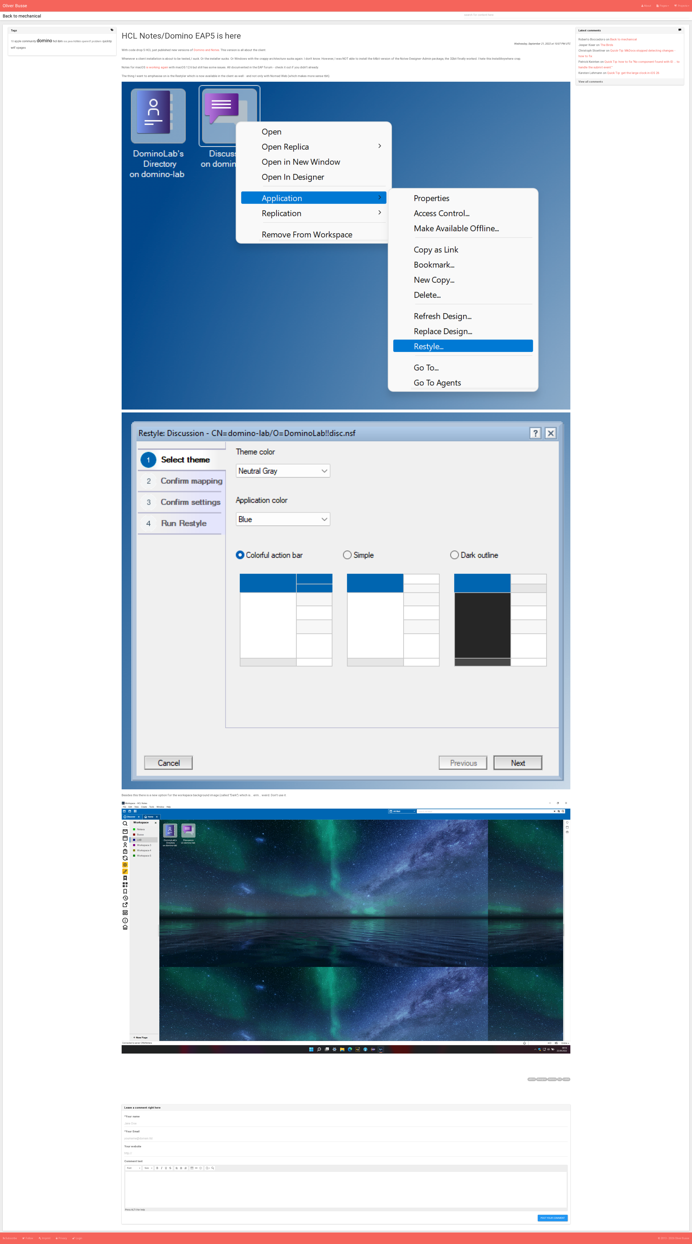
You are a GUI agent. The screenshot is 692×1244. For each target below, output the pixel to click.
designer (541, 1079)
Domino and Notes (206, 50)
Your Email (131, 1131)
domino (552, 1079)
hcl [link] (55, 41)
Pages (663, 5)
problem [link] (97, 41)
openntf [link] (86, 41)
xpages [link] (21, 47)
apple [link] (17, 41)
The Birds (606, 45)
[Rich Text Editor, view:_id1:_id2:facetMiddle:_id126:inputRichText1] (346, 1190)
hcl (559, 1079)
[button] (133, 1168)
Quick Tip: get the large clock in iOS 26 (633, 73)
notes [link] (77, 41)
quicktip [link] (107, 41)
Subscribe (11, 1238)
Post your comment (553, 1218)
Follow (29, 1238)
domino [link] (44, 40)
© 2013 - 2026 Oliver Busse (673, 1238)
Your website (132, 1146)
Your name (132, 1116)
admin (532, 1079)
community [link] (29, 41)
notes (566, 1079)
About (647, 5)
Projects (682, 5)
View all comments (590, 81)
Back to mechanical (623, 39)
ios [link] (65, 41)
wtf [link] (13, 47)
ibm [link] (60, 41)
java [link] (70, 41)
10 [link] (12, 41)
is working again (157, 67)
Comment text (133, 1161)
